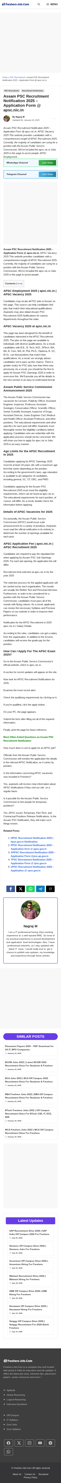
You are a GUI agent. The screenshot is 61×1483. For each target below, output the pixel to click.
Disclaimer (43, 1474)
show (19, 283)
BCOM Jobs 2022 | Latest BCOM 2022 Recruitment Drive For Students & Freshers (29, 1064)
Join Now (47, 162)
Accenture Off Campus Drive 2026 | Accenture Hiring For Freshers (28, 1263)
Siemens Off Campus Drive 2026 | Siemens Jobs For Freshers (27, 1247)
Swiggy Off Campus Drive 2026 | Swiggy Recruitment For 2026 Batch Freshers (29, 1324)
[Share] (50, 889)
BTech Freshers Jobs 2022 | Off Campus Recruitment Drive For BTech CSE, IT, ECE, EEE (28, 1113)
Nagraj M (20, 117)
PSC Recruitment (17, 77)
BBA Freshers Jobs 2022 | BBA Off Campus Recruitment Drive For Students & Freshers (29, 1096)
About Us (17, 1474)
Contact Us (30, 1474)
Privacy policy (30, 1477)
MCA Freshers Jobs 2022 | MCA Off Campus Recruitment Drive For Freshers (29, 1131)
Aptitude (11, 1390)
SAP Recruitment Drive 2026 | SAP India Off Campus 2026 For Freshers (29, 1232)
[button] (38, 4)
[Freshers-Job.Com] (15, 4)
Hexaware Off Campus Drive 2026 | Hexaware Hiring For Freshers (28, 1308)
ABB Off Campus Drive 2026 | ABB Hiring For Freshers (28, 1293)
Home (5, 77)
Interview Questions (17, 1404)
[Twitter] (20, 889)
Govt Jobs (12, 1424)
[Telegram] (40, 889)
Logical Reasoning (16, 1399)
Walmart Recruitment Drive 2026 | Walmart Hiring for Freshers (27, 1278)
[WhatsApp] (30, 889)
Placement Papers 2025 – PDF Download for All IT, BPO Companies (29, 1048)
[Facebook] (10, 889)
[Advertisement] (30, 43)
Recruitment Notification (32, 91)
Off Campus (13, 1415)
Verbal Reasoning (16, 1395)
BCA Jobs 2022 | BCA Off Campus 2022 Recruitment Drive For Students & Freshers (29, 1080)
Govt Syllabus (14, 1429)
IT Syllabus (12, 1420)
